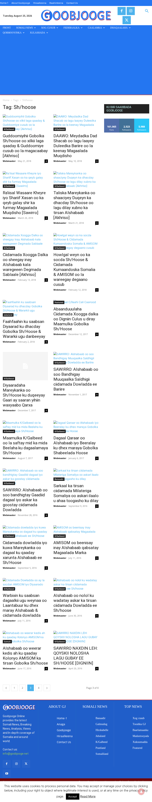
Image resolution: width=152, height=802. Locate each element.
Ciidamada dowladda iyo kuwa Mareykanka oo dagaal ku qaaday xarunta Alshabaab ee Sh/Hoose (25, 552)
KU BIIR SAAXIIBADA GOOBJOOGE (118, 109)
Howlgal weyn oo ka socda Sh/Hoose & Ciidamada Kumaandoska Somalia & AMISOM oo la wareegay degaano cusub (74, 269)
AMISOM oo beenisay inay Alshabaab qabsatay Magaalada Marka (76, 547)
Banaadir (59, 479)
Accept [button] (72, 796)
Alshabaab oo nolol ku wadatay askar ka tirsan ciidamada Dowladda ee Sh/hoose (75, 603)
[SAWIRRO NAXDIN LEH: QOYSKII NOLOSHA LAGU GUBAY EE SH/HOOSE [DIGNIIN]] (76, 637)
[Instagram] (131, 11)
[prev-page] (6, 688)
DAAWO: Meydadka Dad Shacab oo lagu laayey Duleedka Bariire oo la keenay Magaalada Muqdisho (75, 146)
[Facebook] (122, 11)
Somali (7, 641)
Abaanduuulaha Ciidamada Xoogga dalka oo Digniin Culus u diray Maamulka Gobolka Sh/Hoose (75, 319)
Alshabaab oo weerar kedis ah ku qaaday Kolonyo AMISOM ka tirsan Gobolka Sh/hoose (25, 656)
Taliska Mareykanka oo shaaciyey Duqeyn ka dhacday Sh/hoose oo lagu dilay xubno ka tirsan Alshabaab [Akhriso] (74, 205)
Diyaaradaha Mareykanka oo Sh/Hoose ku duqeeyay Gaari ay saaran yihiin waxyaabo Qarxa (24, 395)
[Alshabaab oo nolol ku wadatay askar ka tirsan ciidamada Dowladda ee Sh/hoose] (76, 584)
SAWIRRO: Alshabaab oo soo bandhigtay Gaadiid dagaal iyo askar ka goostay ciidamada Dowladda (25, 500)
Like (111, 120)
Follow (126, 120)
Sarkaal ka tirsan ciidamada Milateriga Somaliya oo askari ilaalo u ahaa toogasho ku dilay (76, 493)
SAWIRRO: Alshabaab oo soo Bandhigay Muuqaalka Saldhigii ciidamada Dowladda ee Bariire (75, 379)
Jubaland (8, 314)
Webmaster (9, 160)
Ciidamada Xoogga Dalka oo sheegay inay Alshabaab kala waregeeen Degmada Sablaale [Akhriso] (25, 264)
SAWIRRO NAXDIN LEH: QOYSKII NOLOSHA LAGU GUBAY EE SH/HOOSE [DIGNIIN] (75, 656)
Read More (88, 796)
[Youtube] (6, 773)
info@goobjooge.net (15, 753)
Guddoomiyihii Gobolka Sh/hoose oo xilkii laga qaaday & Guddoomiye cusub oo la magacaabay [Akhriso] (25, 146)
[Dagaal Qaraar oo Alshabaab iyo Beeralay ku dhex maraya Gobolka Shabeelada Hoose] (76, 427)
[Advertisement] (76, 65)
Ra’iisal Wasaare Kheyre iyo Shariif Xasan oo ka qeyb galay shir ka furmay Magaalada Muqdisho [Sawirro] (24, 202)
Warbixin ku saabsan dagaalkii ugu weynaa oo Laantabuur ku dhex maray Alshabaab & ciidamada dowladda (25, 605)
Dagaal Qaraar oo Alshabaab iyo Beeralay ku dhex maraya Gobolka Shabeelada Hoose (75, 445)
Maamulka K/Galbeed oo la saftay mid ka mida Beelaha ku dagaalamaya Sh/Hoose (25, 445)
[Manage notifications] (141, 792)
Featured (59, 302)
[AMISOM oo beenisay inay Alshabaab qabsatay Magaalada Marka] (76, 531)
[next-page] (47, 688)
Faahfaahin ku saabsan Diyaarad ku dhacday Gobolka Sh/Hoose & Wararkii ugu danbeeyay (24, 329)
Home (6, 100)
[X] (127, 20)
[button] (147, 11)
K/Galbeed (9, 129)
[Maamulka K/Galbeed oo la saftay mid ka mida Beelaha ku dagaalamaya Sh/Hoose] (25, 427)
